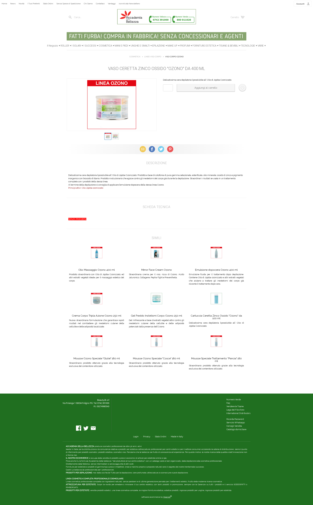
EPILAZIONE (158, 45)
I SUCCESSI (89, 45)
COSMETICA (105, 45)
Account (300, 4)
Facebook (152, 149)
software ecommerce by (156, 497)
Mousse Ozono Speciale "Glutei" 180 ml (96, 358)
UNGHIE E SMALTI (140, 45)
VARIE (261, 45)
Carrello (235, 17)
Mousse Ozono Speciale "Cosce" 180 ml (156, 358)
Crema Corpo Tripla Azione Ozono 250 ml (96, 315)
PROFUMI (185, 45)
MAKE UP (172, 45)
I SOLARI (76, 45)
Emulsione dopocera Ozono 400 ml (216, 269)
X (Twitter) (161, 149)
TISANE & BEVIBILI (228, 45)
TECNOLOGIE (248, 45)
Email (143, 149)
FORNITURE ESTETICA (204, 45)
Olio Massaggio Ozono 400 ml (96, 269)
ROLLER (65, 45)
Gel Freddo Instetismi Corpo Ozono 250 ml (156, 315)
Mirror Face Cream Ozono (156, 269)
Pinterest (170, 149)
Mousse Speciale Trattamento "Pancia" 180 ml (216, 360)
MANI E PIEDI (121, 45)
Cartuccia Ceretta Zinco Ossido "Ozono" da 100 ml (216, 317)
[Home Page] (156, 23)
